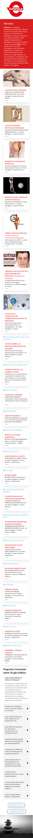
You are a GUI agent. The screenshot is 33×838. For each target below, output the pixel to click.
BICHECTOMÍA (11, 475)
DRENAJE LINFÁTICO (13, 610)
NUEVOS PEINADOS (12, 416)
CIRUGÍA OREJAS (11, 589)
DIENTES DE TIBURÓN (13, 395)
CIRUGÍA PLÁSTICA (16, 805)
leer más (7, 100)
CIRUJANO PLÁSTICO (16, 811)
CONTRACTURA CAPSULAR (15, 90)
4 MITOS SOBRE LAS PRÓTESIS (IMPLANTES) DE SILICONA (15, 346)
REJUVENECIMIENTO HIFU (15, 568)
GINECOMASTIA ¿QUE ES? (15, 456)
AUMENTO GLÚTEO (12, 631)
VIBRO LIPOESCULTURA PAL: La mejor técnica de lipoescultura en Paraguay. (16, 235)
